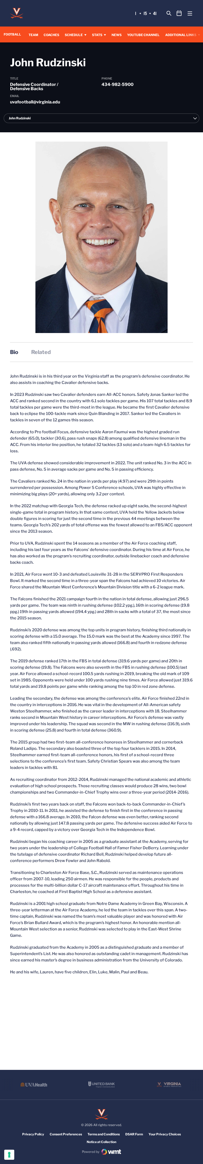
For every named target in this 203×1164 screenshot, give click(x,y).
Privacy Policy (33, 1134)
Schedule (74, 35)
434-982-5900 (117, 84)
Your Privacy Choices (165, 1134)
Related (41, 352)
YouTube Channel (143, 35)
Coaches (51, 35)
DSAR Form (134, 1134)
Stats (97, 35)
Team (33, 35)
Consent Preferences (66, 1134)
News (117, 35)
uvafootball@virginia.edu (35, 101)
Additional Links (180, 35)
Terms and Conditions (103, 1134)
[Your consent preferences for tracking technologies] (9, 1155)
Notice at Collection (101, 1142)
